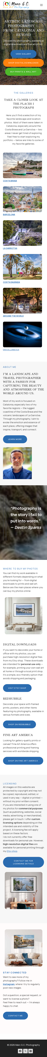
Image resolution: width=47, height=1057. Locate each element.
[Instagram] (30, 1051)
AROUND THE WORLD (13, 316)
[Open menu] (41, 5)
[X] (25, 1051)
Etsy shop (12, 851)
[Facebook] (20, 1051)
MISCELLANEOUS (11, 349)
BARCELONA (9, 214)
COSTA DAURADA (11, 282)
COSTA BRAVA (10, 180)
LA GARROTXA (10, 248)
